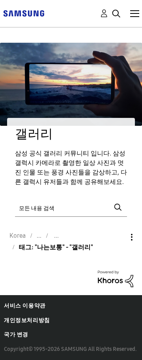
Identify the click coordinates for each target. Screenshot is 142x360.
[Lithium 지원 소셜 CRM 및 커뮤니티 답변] (115, 278)
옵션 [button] (118, 237)
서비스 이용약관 (25, 305)
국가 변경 (16, 334)
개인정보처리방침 (27, 320)
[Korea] (23, 13)
